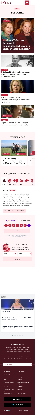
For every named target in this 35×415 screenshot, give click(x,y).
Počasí (26, 349)
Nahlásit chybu (8, 393)
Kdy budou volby (9, 351)
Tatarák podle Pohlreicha (14, 355)
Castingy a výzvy (22, 377)
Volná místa (7, 374)
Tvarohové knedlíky (8, 358)
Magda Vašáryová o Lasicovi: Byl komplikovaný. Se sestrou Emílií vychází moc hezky (16, 44)
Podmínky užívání (9, 382)
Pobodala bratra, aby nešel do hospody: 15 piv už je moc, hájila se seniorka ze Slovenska (17, 327)
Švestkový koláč (27, 358)
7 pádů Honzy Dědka (11, 353)
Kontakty (20, 379)
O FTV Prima (7, 371)
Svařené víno (26, 353)
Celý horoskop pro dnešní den (14, 210)
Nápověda (20, 386)
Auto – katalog (27, 351)
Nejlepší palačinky (18, 358)
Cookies (6, 386)
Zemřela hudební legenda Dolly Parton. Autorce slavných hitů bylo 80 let (17, 310)
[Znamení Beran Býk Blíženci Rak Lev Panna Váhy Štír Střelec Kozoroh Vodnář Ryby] (10, 254)
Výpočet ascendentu (23, 356)
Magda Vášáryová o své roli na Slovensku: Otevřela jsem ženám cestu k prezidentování (15, 99)
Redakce (20, 389)
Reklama (6, 377)
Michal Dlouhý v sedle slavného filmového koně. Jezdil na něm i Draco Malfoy (14, 160)
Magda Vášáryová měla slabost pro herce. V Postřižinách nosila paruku (14, 124)
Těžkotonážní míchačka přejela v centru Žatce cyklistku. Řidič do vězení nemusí (17, 318)
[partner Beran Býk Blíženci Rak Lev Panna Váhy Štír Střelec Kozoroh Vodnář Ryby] (25, 254)
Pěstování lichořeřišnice (12, 356)
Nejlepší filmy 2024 (17, 347)
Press (19, 374)
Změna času (17, 349)
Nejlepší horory (26, 347)
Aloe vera (24, 355)
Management (21, 371)
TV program (10, 349)
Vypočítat (17, 259)
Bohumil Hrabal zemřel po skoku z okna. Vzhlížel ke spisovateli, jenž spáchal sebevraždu (15, 74)
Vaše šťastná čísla (25, 220)
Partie (22, 349)
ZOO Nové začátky (18, 351)
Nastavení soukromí (23, 393)
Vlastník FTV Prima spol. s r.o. (9, 390)
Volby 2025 (19, 353)
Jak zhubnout (9, 347)
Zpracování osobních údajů (23, 383)
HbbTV (5, 379)
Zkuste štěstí (17, 231)
